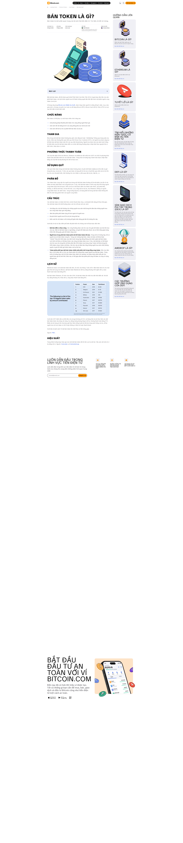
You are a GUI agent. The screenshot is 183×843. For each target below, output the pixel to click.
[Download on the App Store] (52, 697)
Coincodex (64, 344)
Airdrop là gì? (123, 248)
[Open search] (123, 3)
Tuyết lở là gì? (124, 102)
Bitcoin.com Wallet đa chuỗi (66, 105)
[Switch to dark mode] (120, 3)
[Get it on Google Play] (62, 697)
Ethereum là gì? (122, 70)
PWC (53, 333)
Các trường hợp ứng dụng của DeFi (123, 283)
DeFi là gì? (121, 171)
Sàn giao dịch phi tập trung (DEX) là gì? (123, 207)
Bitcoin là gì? (123, 39)
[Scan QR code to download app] (70, 697)
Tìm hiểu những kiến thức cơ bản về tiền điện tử (124, 135)
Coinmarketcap (74, 344)
